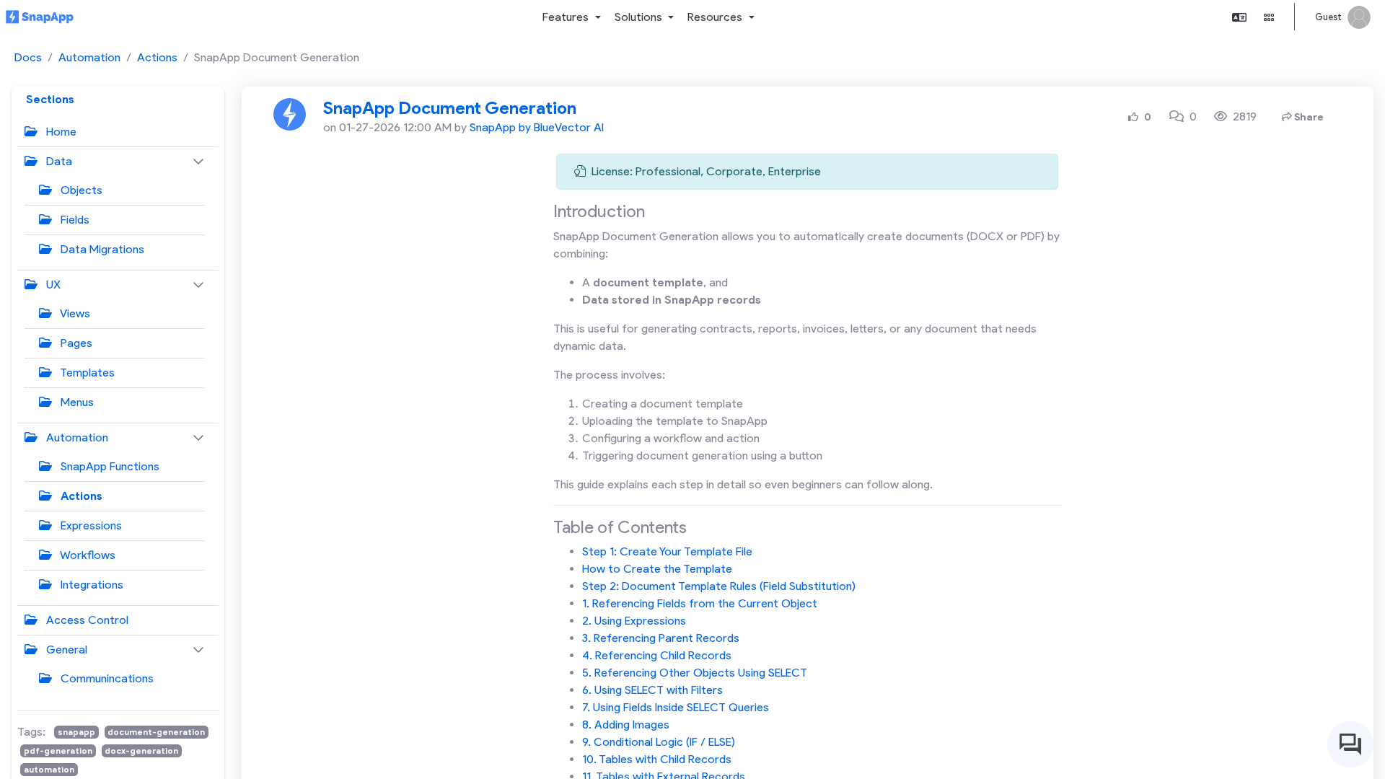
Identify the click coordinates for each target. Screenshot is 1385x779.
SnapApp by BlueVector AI (537, 127)
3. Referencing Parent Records (660, 638)
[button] (572, 17)
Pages (75, 343)
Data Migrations (101, 249)
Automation (89, 57)
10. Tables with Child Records (656, 759)
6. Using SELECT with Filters (652, 690)
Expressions (90, 525)
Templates (86, 372)
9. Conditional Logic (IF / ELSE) (658, 742)
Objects (80, 190)
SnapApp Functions (108, 466)
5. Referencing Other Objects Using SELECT (694, 672)
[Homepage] (40, 17)
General (65, 649)
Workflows (86, 555)
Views (74, 313)
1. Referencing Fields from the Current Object (699, 603)
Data (57, 161)
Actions (157, 57)
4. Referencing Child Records (656, 655)
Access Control (85, 620)
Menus (76, 402)
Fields (73, 219)
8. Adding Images (625, 724)
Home (59, 131)
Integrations (90, 584)
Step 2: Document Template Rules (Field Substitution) (719, 586)
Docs (28, 57)
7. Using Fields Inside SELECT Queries (675, 707)
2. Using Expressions (634, 621)
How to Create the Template (657, 569)
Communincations (106, 678)
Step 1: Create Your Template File (667, 551)
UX (52, 284)
